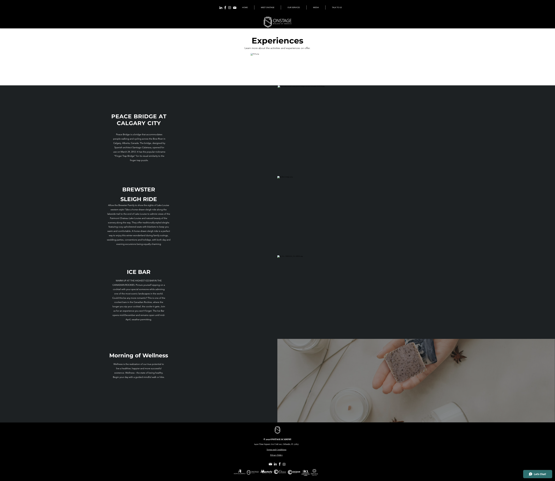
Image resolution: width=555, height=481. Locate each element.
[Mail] (234, 7)
